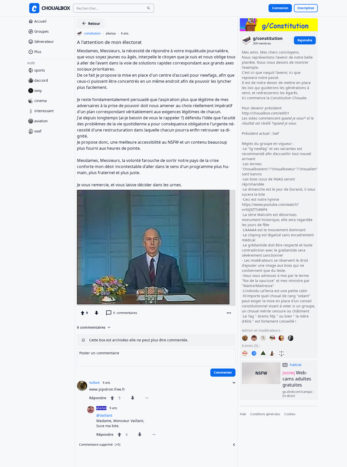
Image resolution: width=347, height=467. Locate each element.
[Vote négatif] (96, 313)
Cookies (289, 414)
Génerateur (44, 41)
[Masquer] (232, 445)
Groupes (41, 31)
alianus (111, 33)
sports (39, 70)
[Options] (228, 313)
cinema (40, 100)
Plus (37, 51)
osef (37, 131)
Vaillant (94, 383)
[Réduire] (232, 383)
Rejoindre (304, 40)
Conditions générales (265, 414)
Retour (94, 23)
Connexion (280, 8)
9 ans (125, 33)
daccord (41, 80)
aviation (41, 121)
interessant (44, 110)
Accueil (40, 21)
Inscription (305, 8)
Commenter (223, 372)
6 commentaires (91, 327)
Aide (243, 414)
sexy (38, 90)
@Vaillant (104, 415)
